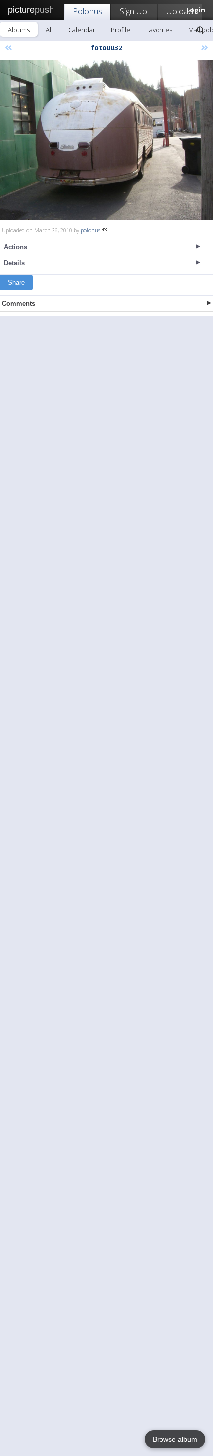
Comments (18, 303)
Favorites (159, 29)
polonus (90, 230)
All (49, 29)
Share (16, 282)
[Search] (200, 30)
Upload (179, 11)
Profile (120, 29)
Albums (19, 29)
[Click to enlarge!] (106, 140)
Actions (15, 247)
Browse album (175, 1439)
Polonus (87, 11)
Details (14, 263)
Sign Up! (134, 11)
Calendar (81, 29)
